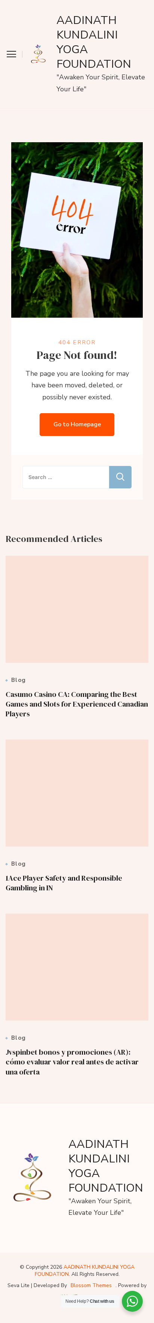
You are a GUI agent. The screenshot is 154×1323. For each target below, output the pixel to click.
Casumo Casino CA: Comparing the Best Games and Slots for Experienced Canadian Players (77, 704)
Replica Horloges (26, 1316)
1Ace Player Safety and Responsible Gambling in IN (64, 883)
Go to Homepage (77, 424)
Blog (18, 680)
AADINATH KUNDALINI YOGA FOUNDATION (93, 42)
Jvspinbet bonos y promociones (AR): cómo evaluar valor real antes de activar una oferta (72, 1062)
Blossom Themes (91, 1285)
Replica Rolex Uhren (31, 5)
